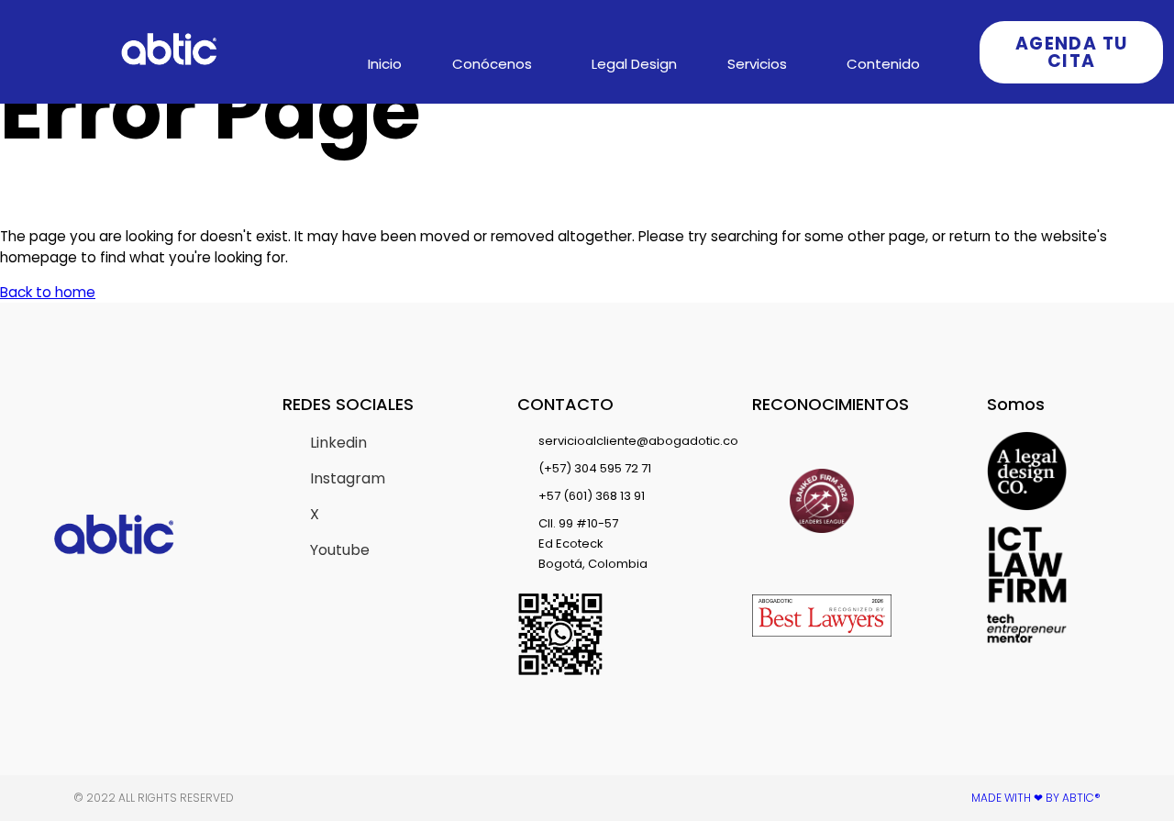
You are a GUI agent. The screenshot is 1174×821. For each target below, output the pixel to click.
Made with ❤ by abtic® (1036, 797)
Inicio (385, 63)
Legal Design (634, 63)
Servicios (757, 63)
